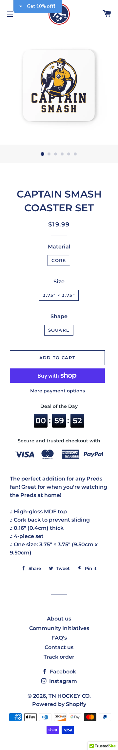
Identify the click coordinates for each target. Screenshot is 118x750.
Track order (59, 657)
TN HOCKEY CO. (70, 696)
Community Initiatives (59, 628)
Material (59, 247)
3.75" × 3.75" (59, 295)
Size (59, 281)
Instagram (62, 681)
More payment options (57, 391)
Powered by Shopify (59, 704)
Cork (58, 260)
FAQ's (59, 638)
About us (59, 619)
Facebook (62, 671)
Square (59, 330)
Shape (59, 316)
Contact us (59, 647)
